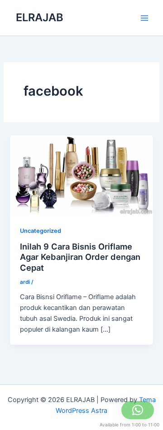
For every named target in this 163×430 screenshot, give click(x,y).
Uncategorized (40, 230)
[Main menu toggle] (144, 18)
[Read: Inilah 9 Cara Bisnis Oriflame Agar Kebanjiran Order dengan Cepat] (81, 175)
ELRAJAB (39, 17)
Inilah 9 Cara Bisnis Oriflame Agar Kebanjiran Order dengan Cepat (80, 257)
